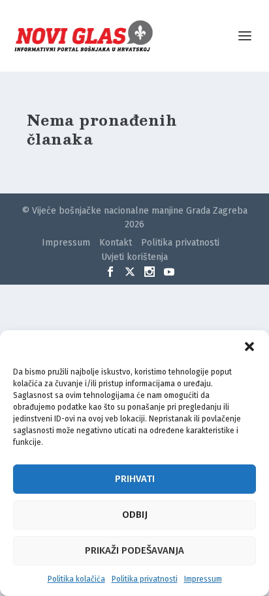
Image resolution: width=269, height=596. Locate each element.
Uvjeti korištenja (134, 257)
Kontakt (115, 242)
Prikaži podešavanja (134, 550)
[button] (249, 346)
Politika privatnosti (145, 579)
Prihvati (135, 479)
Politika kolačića (76, 579)
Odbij (135, 514)
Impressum (203, 579)
